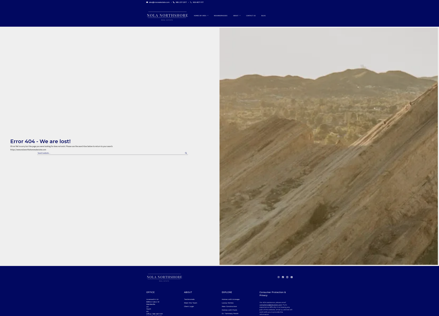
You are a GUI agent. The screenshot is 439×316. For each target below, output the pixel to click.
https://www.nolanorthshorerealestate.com (28, 149)
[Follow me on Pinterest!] (292, 277)
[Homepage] (167, 15)
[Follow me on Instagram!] (279, 277)
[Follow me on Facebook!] (283, 277)
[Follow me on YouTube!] (287, 277)
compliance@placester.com (271, 305)
